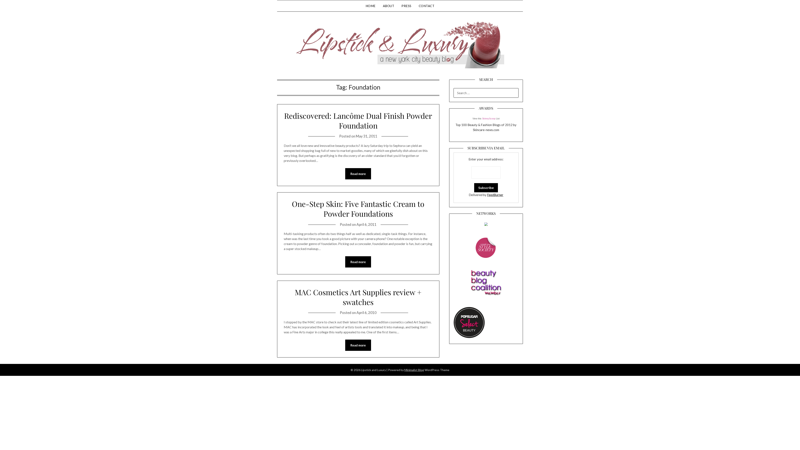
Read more (358, 174)
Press (406, 6)
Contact (427, 6)
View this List (486, 118)
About (388, 6)
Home (371, 6)
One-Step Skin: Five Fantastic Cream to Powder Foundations (358, 209)
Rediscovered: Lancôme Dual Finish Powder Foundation (358, 120)
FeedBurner (495, 195)
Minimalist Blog (414, 370)
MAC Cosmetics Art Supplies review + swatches (358, 297)
